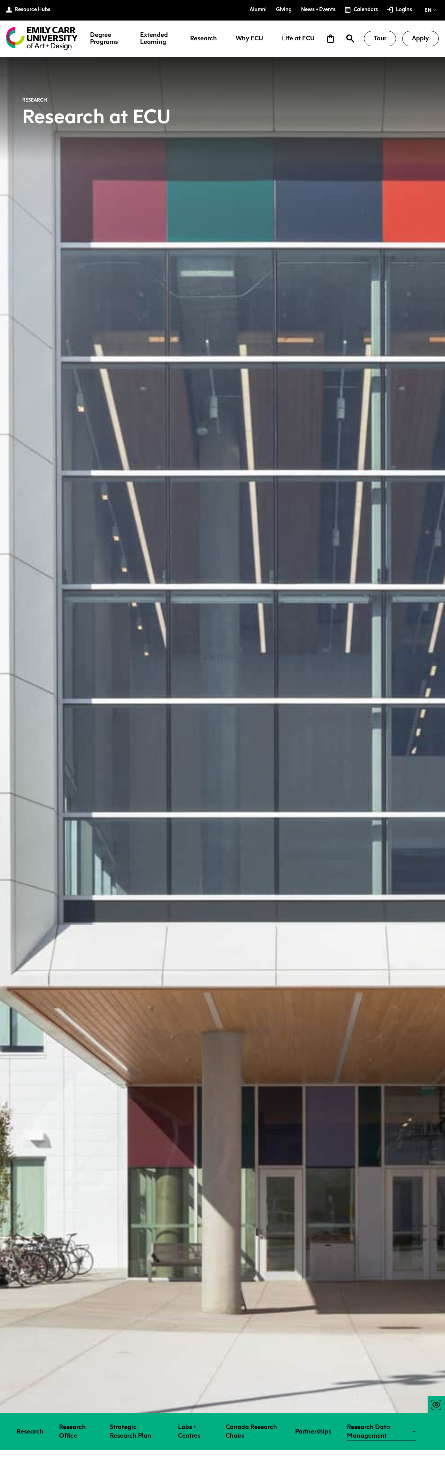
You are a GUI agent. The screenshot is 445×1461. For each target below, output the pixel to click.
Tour (380, 38)
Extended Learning (154, 39)
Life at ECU (298, 38)
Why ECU (249, 38)
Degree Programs (104, 39)
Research (203, 38)
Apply (420, 38)
